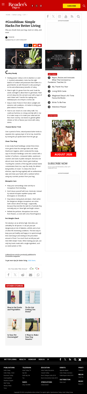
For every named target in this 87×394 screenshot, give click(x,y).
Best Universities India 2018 (49, 378)
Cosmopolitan (8, 378)
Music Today (82, 384)
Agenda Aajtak (64, 370)
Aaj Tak (24, 373)
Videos (42, 359)
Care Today (81, 377)
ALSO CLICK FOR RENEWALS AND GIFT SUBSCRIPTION (59, 167)
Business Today (8, 375)
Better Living (10, 359)
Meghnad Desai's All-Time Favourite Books (63, 96)
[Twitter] (65, 359)
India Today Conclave (66, 373)
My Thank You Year (60, 86)
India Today (7, 370)
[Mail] (39, 45)
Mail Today (7, 383)
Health (22, 359)
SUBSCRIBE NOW (57, 163)
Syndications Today (56, 392)
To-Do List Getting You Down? (30, 309)
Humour (32, 359)
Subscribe (71, 6)
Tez (23, 378)
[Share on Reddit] (35, 45)
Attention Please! (59, 107)
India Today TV (26, 370)
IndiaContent (45, 385)
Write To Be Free (59, 102)
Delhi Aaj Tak (26, 375)
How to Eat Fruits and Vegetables (14, 308)
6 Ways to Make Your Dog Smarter (32, 337)
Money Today (7, 385)
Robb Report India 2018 (66, 375)
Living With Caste (59, 91)
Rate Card (63, 382)
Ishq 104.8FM (26, 385)
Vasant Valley (45, 373)
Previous (48, 60)
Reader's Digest (8, 380)
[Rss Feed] (70, 359)
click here (31, 260)
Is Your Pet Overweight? (12, 336)
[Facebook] (60, 359)
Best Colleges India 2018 (48, 375)
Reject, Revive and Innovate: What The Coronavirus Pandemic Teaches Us (61, 79)
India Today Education (47, 370)
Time (5, 388)
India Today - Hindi (9, 373)
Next (78, 60)
